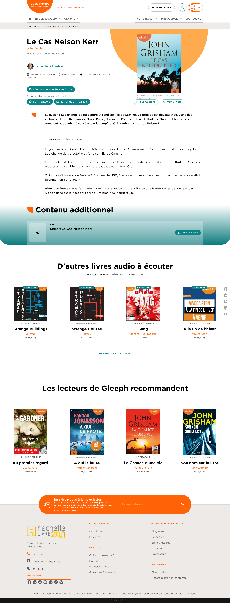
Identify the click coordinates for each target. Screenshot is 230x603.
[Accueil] (40, 7)
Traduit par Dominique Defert (45, 53)
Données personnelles (48, 593)
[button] (161, 7)
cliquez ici (74, 510)
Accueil (32, 26)
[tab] (30, 19)
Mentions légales (106, 593)
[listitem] (29, 582)
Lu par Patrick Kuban (49, 66)
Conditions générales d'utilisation (141, 593)
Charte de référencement (180, 593)
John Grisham (36, 48)
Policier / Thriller (48, 26)
